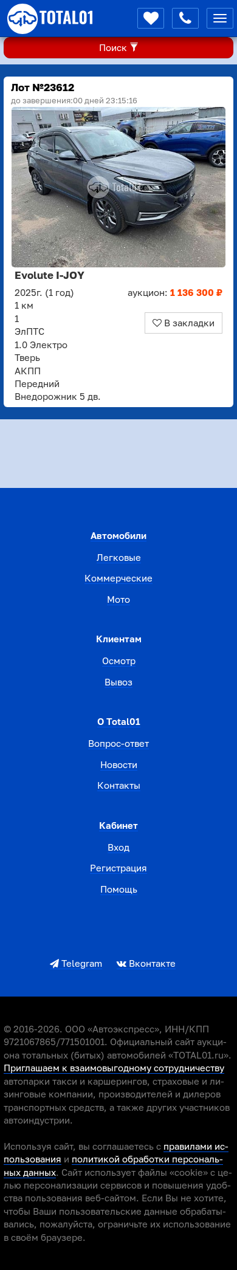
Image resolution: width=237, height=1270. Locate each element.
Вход (118, 847)
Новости (118, 764)
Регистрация (118, 867)
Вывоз (118, 681)
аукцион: (175, 292)
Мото (118, 599)
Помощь (118, 889)
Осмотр (119, 660)
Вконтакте (151, 963)
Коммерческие (118, 577)
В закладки (188, 322)
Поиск (114, 47)
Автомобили (118, 535)
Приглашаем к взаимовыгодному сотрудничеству (114, 1067)
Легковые (119, 557)
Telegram (80, 963)
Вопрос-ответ (118, 743)
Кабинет (118, 825)
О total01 (118, 721)
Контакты (118, 785)
